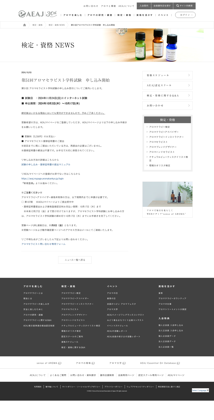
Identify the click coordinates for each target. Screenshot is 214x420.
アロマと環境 (108, 6)
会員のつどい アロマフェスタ (121, 304)
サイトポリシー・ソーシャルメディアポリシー (81, 387)
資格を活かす (144, 15)
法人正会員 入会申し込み (170, 330)
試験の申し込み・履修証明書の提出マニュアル (45, 164)
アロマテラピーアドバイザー (164, 132)
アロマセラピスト (158, 142)
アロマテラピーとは (33, 293)
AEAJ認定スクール (159, 85)
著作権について (51, 387)
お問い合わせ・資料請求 (83, 375)
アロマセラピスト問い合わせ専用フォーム (43, 244)
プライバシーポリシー (113, 387)
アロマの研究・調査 (100, 15)
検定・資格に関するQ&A (163, 95)
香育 (160, 293)
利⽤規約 (37, 387)
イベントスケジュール (117, 326)
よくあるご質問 (58, 375)
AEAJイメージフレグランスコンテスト (125, 315)
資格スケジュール (158, 75)
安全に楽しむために (33, 309)
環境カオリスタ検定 (159, 165)
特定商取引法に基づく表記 (169, 387)
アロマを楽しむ (73, 15)
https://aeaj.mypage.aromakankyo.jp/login (42, 178)
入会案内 (144, 6)
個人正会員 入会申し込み (170, 325)
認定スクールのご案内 (72, 336)
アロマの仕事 (165, 304)
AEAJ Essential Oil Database (158, 363)
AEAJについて (127, 6)
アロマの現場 (83, 363)
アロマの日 (112, 293)
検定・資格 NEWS (57, 25)
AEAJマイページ (176, 375)
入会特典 (164, 318)
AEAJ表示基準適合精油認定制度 (39, 326)
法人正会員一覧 (166, 347)
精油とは (27, 298)
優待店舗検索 (107, 375)
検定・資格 (124, 15)
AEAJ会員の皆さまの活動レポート (123, 336)
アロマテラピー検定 (159, 127)
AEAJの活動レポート (117, 331)
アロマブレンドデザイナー (163, 147)
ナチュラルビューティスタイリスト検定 (168, 159)
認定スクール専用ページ (151, 375)
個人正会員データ (167, 336)
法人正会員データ (167, 341)
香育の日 (111, 298)
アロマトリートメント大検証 (172, 309)
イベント (163, 15)
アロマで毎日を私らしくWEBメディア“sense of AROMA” (166, 212)
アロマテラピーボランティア (172, 298)
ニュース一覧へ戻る (75, 260)
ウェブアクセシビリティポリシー (140, 387)
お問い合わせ (90, 6)
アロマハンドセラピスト (162, 152)
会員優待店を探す (162, 6)
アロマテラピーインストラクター (166, 137)
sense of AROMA (47, 363)
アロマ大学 (112, 309)
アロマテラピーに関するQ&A (37, 320)
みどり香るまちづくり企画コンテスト (125, 320)
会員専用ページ (126, 375)
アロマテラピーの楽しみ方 (36, 304)
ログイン (185, 15)
